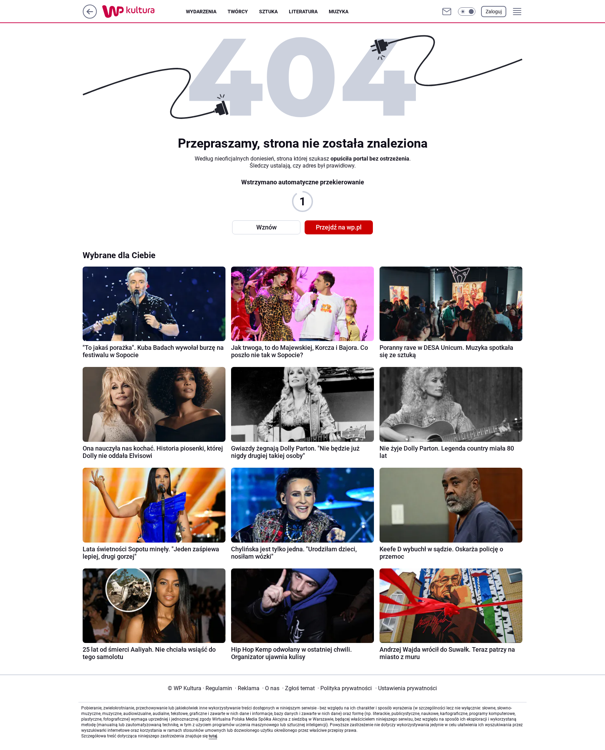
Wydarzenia (201, 11)
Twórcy (238, 11)
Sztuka (268, 11)
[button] (466, 11)
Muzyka (338, 11)
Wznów (266, 227)
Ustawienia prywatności (406, 688)
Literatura (303, 11)
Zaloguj (494, 11)
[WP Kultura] (144, 11)
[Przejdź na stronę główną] (90, 16)
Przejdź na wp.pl (339, 227)
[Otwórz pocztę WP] (446, 11)
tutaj (213, 736)
